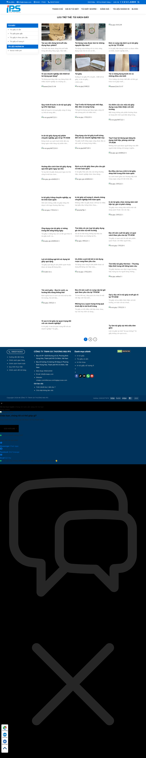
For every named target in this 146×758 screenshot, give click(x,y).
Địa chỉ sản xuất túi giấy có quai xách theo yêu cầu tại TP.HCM (122, 234)
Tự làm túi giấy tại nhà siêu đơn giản (122, 327)
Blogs (135, 9)
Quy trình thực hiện (16, 367)
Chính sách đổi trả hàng (17, 370)
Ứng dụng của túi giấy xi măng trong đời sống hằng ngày (54, 229)
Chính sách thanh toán (17, 363)
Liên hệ (116, 2)
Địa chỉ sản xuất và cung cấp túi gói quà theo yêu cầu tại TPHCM (90, 291)
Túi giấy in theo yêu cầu (19, 37)
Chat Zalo (4, 737)
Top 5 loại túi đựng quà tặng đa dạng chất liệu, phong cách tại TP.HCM (122, 140)
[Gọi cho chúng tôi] (129, 2)
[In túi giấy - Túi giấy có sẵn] (18, 9)
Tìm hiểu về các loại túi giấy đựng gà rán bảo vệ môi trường (89, 229)
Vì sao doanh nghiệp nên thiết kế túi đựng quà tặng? (55, 75)
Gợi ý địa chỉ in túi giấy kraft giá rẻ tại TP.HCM (123, 296)
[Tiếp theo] (95, 339)
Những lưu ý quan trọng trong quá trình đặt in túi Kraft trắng (89, 305)
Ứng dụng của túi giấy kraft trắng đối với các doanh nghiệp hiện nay (90, 136)
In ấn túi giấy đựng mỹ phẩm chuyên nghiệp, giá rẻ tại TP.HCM (55, 137)
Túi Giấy (11, 25)
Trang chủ (57, 9)
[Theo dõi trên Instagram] (122, 2)
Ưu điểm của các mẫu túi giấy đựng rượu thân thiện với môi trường (121, 107)
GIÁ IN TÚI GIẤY (72, 9)
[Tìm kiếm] (138, 2)
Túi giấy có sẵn (15, 30)
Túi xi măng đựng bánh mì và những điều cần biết (121, 75)
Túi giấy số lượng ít (17, 41)
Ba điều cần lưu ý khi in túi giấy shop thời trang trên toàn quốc (122, 172)
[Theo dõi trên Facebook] (120, 2)
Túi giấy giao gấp (16, 34)
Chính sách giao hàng (17, 360)
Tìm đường (5, 730)
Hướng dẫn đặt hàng (16, 357)
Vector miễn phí (16, 51)
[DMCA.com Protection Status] (123, 351)
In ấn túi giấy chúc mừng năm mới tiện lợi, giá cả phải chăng (123, 203)
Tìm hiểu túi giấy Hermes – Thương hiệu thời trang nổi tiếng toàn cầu (124, 265)
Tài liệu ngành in (121, 9)
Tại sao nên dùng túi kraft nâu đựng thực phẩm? (54, 44)
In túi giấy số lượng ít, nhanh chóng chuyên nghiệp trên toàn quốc (90, 198)
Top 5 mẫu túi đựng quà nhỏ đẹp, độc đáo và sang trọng (89, 106)
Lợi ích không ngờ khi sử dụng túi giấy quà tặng (55, 260)
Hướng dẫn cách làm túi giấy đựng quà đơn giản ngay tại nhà (56, 167)
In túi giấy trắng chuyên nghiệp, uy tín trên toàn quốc (56, 198)
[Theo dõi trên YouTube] (135, 2)
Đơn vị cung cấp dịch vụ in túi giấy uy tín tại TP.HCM (123, 44)
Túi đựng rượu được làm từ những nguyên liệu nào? (89, 44)
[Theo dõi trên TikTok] (80, 376)
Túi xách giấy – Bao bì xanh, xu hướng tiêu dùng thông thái (54, 291)
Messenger (5, 744)
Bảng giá (104, 9)
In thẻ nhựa (81, 362)
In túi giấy (80, 356)
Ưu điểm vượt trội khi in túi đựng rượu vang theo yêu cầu (89, 260)
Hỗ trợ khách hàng (103, 2)
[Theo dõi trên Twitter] (124, 2)
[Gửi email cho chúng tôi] (127, 2)
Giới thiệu (91, 2)
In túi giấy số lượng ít (85, 365)
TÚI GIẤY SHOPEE (89, 9)
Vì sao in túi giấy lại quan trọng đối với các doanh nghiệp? (56, 322)
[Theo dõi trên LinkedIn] (133, 2)
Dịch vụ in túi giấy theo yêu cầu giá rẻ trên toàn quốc (90, 167)
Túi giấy (78, 74)
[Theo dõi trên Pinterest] (131, 2)
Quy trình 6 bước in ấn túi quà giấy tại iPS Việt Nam (56, 106)
